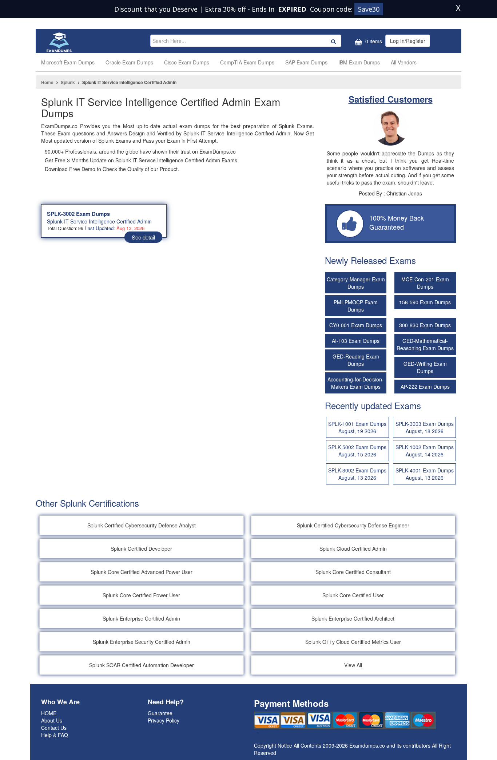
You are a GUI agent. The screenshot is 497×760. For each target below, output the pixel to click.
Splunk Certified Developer (141, 548)
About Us (51, 720)
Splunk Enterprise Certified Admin (141, 618)
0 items (373, 41)
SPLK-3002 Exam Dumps (78, 214)
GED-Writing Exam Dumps (425, 367)
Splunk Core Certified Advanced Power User (141, 571)
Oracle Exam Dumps (129, 62)
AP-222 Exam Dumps (425, 386)
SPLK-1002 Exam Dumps (424, 450)
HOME (48, 713)
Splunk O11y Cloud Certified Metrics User (353, 641)
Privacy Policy (163, 720)
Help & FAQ (54, 735)
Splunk (68, 82)
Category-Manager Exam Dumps (356, 283)
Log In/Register (407, 40)
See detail (143, 237)
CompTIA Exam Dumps (247, 62)
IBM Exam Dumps (359, 62)
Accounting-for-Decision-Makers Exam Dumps (355, 383)
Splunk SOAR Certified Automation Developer (141, 665)
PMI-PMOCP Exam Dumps (356, 305)
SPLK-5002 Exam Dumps (357, 450)
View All (353, 665)
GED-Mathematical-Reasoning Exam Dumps (425, 344)
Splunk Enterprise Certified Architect (352, 618)
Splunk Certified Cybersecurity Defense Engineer (353, 525)
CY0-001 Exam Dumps (355, 325)
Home (47, 82)
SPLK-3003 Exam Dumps (424, 427)
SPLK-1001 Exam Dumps (357, 427)
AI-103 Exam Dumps (355, 340)
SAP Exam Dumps (306, 62)
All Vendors (404, 62)
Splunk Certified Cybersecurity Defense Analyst (141, 525)
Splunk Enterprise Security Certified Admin (141, 641)
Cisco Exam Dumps (186, 62)
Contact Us (54, 727)
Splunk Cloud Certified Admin (353, 548)
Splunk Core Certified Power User (141, 595)
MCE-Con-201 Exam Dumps (425, 283)
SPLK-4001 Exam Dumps (424, 474)
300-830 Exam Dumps (425, 325)
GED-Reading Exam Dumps (356, 360)
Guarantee (160, 713)
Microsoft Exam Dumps (68, 62)
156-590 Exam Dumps (425, 302)
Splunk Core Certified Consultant (353, 571)
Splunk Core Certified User (353, 595)
